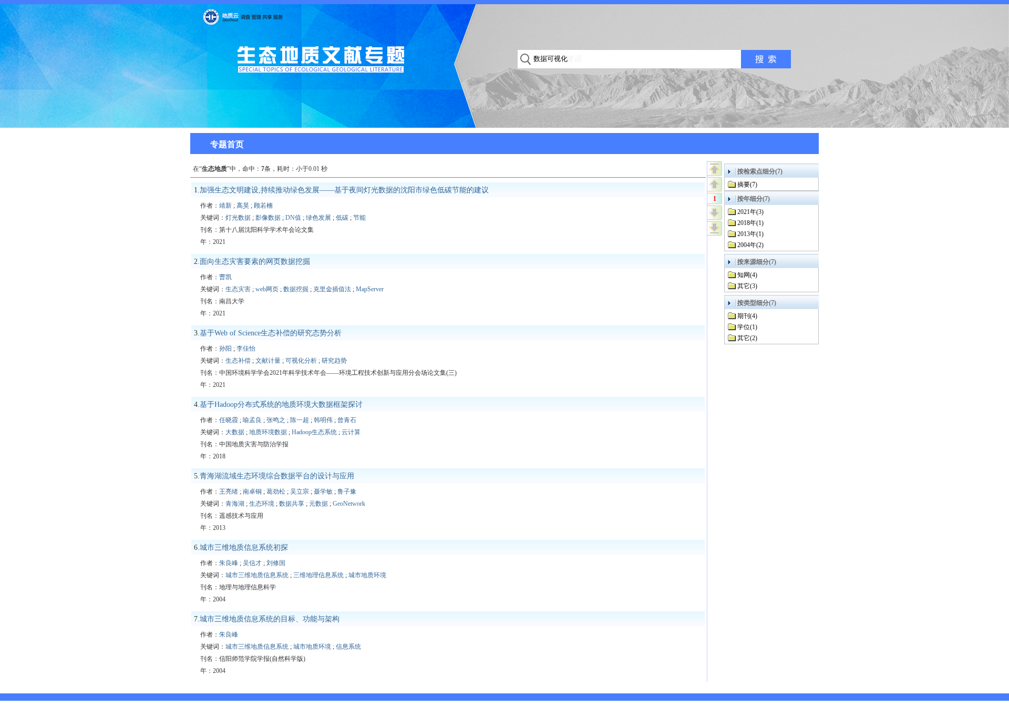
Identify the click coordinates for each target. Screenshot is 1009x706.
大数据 (234, 432)
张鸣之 (275, 420)
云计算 (351, 432)
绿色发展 (318, 217)
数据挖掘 (295, 289)
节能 (359, 217)
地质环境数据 (268, 432)
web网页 (267, 289)
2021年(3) (750, 212)
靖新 (225, 205)
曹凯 (225, 277)
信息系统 (348, 646)
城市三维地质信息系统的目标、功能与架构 (269, 619)
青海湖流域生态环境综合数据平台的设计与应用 (277, 476)
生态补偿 (238, 360)
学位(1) (747, 327)
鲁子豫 (346, 491)
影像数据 (268, 217)
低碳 (342, 217)
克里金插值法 (332, 289)
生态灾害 (238, 289)
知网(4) (747, 275)
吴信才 (252, 563)
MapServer (370, 289)
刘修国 (275, 563)
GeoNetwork (349, 503)
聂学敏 (323, 491)
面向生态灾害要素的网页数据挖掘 (255, 261)
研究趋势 (334, 360)
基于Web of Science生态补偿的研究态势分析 (271, 333)
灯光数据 (238, 217)
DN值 (293, 217)
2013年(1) (750, 234)
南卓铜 (252, 491)
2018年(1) (750, 223)
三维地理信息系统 (318, 575)
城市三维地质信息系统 (257, 575)
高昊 (242, 205)
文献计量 (268, 360)
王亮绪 (228, 491)
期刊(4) (747, 316)
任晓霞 (228, 420)
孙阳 (225, 348)
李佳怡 (245, 348)
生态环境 (261, 503)
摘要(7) (747, 184)
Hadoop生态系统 (314, 432)
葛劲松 (275, 491)
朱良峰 (228, 563)
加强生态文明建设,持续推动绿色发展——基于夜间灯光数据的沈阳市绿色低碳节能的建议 (344, 190)
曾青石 (346, 420)
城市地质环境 (367, 575)
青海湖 (234, 503)
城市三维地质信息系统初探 (244, 547)
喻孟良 (252, 420)
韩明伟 (323, 420)
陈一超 (299, 420)
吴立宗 (299, 491)
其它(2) (747, 338)
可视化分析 (301, 360)
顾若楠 (263, 205)
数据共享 (291, 503)
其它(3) (747, 286)
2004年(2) (750, 245)
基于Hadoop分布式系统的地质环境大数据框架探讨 (281, 404)
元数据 (318, 503)
